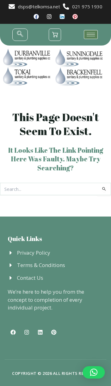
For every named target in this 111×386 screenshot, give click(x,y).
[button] (20, 35)
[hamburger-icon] (91, 34)
